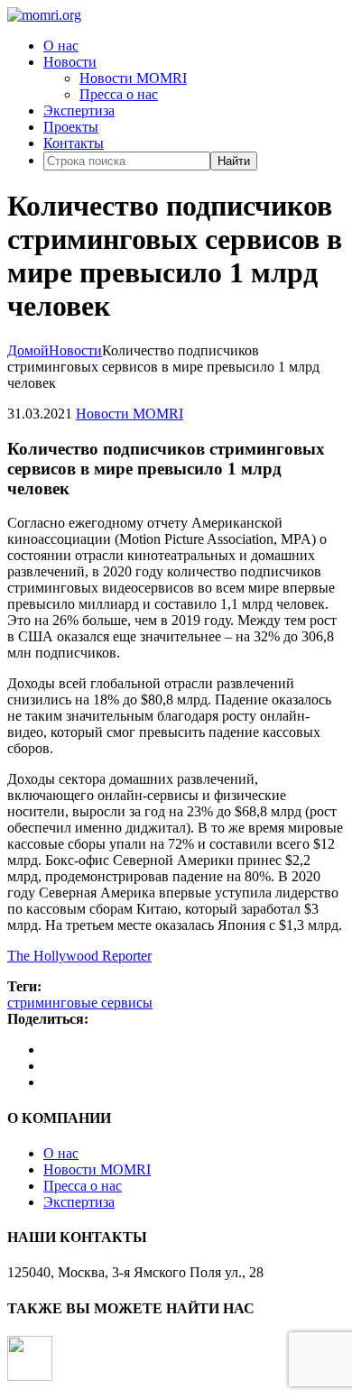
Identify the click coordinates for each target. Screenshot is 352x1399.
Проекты (70, 126)
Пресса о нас (118, 94)
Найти (234, 161)
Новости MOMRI (133, 78)
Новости (70, 61)
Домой (28, 350)
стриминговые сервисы (80, 1002)
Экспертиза (79, 110)
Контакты (73, 143)
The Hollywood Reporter (79, 955)
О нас (61, 45)
